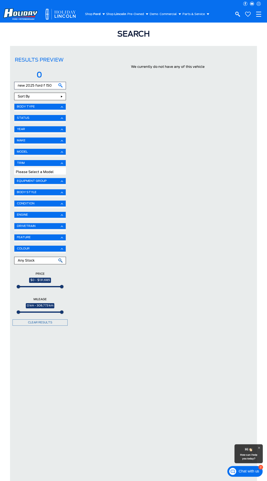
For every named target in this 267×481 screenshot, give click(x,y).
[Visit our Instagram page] (259, 4)
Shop (93, 14)
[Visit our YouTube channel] (252, 4)
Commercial (168, 14)
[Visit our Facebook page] (245, 4)
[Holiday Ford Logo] (20, 14)
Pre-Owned (135, 14)
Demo (154, 14)
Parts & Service (194, 14)
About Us (91, 30)
